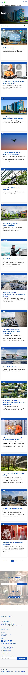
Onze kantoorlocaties (5, 653)
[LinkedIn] (15, 597)
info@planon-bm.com (6, 650)
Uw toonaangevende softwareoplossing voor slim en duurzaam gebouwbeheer (2, 5)
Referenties (3, 635)
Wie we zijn (3, 632)
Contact (2, 673)
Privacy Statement (9, 671)
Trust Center (17, 671)
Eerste (5, 561)
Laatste (21, 561)
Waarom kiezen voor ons (6, 634)
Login (23, 2)
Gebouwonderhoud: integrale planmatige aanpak (11, 625)
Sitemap (23, 671)
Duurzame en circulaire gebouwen (8, 624)
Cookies (2, 671)
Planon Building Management (10, 5)
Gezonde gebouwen (5, 621)
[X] (12, 597)
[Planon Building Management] (3, 2)
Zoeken (6, 26)
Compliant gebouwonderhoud (7, 623)
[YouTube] (18, 597)
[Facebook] (9, 597)
